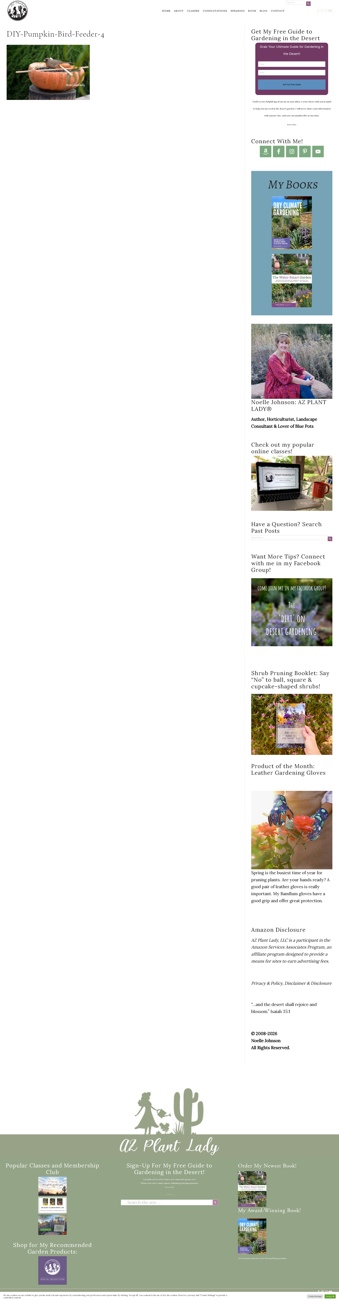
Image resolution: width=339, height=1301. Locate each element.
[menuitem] (166, 11)
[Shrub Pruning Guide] (52, 1225)
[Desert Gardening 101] (52, 1205)
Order (245, 1166)
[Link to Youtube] (330, 11)
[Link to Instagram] (326, 11)
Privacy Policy (291, 125)
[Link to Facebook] (318, 11)
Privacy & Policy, (267, 983)
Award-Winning (266, 1211)
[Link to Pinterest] (322, 11)
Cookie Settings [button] (315, 1296)
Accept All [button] (330, 1296)
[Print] (17, 11)
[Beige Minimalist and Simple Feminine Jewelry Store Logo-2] (52, 1270)
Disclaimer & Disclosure (308, 983)
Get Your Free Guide (292, 84)
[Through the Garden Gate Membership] (52, 1186)
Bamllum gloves (296, 893)
